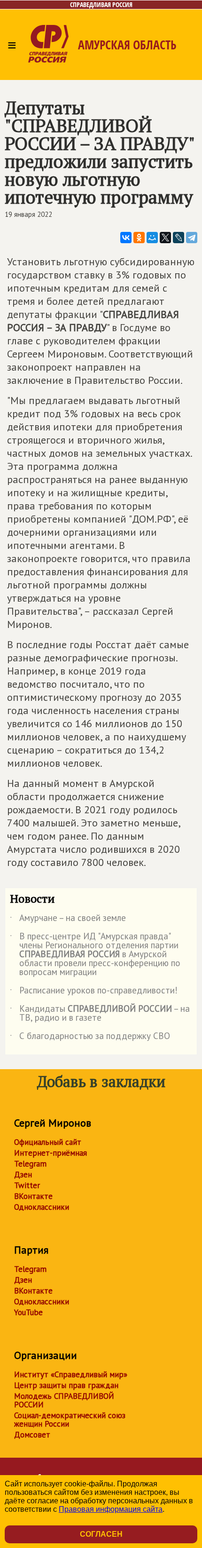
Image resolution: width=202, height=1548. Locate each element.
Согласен (101, 1534)
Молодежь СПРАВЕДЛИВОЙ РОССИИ (64, 1400)
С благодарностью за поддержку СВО (90, 1038)
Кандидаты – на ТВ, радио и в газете (100, 1013)
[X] (165, 237)
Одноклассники (41, 1207)
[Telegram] (191, 237)
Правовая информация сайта (111, 1509)
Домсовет (32, 1434)
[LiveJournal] (178, 237)
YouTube (28, 1312)
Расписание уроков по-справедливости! (94, 992)
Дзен (23, 1174)
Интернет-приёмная (50, 1153)
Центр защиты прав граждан (66, 1385)
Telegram (30, 1163)
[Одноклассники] (139, 237)
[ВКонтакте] (126, 237)
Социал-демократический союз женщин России (69, 1419)
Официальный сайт (47, 1142)
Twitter (27, 1185)
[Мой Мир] (152, 237)
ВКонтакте (33, 1196)
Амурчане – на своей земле (68, 919)
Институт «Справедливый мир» (70, 1374)
